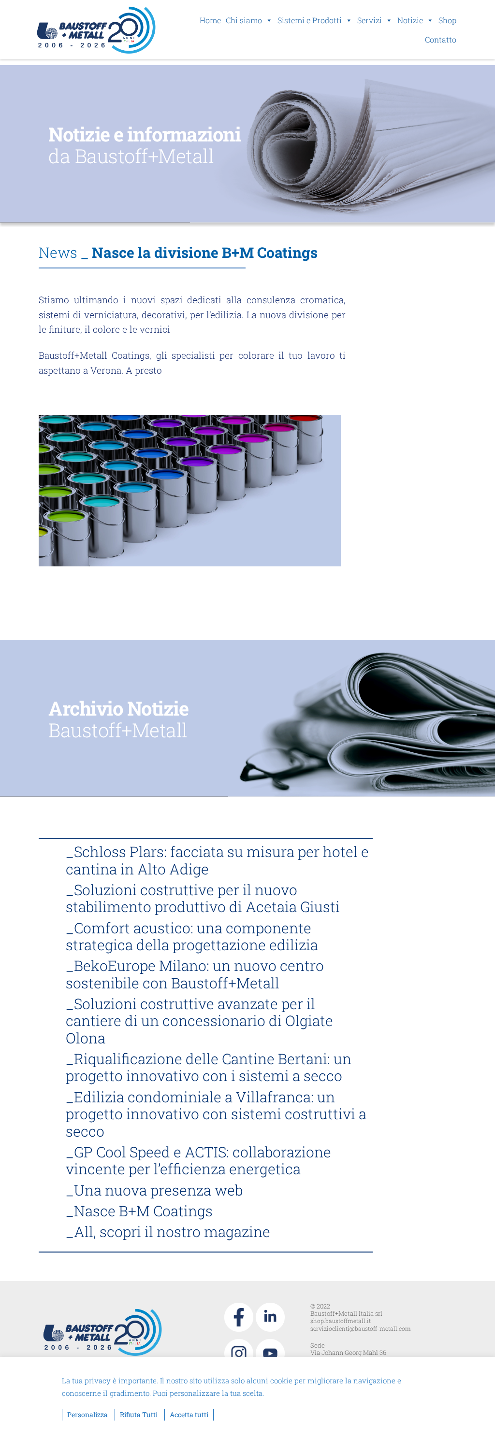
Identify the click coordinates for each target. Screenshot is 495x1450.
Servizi (369, 20)
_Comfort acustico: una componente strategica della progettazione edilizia (192, 936)
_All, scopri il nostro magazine (168, 1231)
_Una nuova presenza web (154, 1190)
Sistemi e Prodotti (309, 20)
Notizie (410, 20)
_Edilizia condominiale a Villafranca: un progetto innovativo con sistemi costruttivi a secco (216, 1113)
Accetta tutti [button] (189, 1414)
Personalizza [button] (87, 1414)
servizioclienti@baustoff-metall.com (360, 1328)
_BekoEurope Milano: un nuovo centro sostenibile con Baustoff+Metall (195, 974)
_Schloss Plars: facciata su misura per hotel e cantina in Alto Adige (217, 860)
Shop (447, 20)
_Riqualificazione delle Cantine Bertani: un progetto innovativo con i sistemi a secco (208, 1067)
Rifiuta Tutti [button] (139, 1414)
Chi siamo (244, 20)
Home (210, 20)
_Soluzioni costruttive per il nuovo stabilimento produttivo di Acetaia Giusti (203, 898)
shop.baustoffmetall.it (340, 1320)
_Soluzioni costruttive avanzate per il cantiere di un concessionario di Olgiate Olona (199, 1020)
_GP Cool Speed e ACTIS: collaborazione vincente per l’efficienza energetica (198, 1160)
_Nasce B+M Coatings (139, 1210)
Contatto (440, 39)
